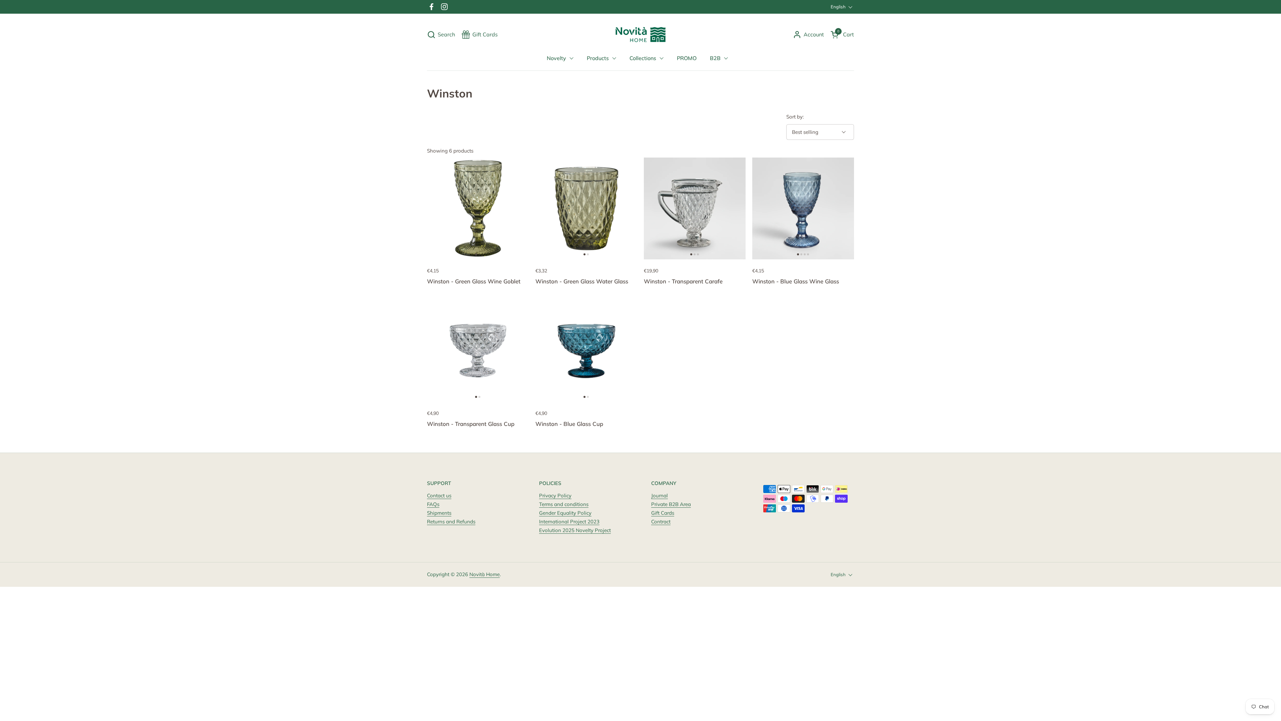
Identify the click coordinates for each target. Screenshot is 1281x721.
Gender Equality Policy (565, 513)
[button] (441, 34)
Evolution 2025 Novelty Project (575, 530)
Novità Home (484, 574)
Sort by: (795, 116)
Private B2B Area (671, 504)
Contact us (439, 495)
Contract (661, 521)
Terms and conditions (563, 504)
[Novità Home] (640, 34)
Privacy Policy (555, 495)
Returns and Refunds (451, 521)
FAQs (433, 504)
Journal (659, 495)
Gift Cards (662, 513)
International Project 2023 (569, 521)
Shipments (439, 513)
